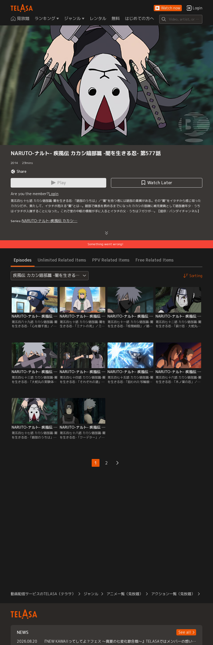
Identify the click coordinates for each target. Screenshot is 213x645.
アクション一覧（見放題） (173, 593)
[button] (168, 8)
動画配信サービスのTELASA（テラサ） (43, 593)
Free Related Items (155, 260)
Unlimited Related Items (62, 260)
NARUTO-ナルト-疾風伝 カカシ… (49, 220)
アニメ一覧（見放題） (124, 593)
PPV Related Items (110, 260)
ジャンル (91, 593)
